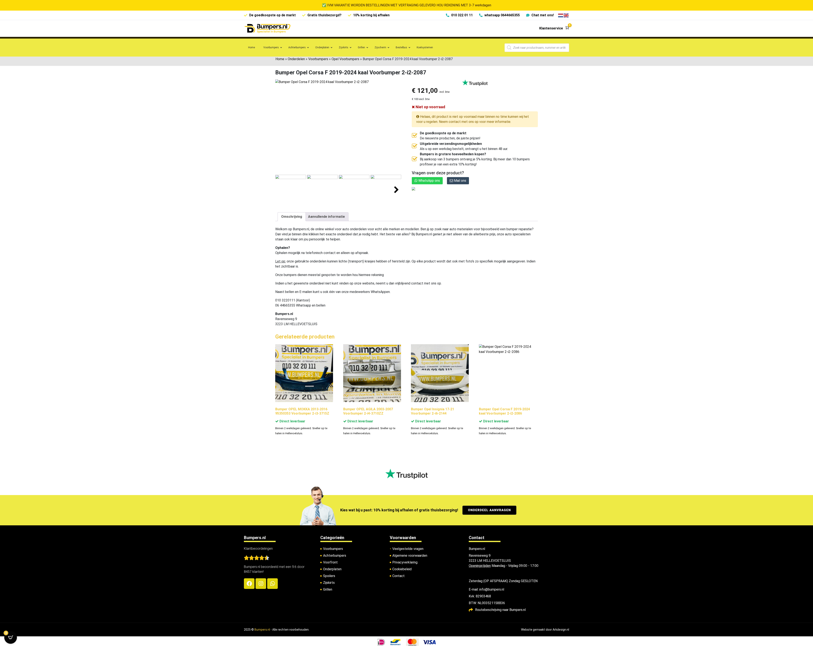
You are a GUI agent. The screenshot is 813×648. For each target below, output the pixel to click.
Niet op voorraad (430, 107)
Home (279, 59)
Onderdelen (296, 59)
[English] (566, 15)
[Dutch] (561, 15)
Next (396, 190)
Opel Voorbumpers (345, 59)
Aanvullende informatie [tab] (326, 217)
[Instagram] (261, 583)
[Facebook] (249, 583)
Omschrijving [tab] (291, 217)
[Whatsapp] (272, 583)
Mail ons (459, 181)
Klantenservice (551, 28)
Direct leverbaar (292, 421)
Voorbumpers (318, 59)
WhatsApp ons (429, 181)
